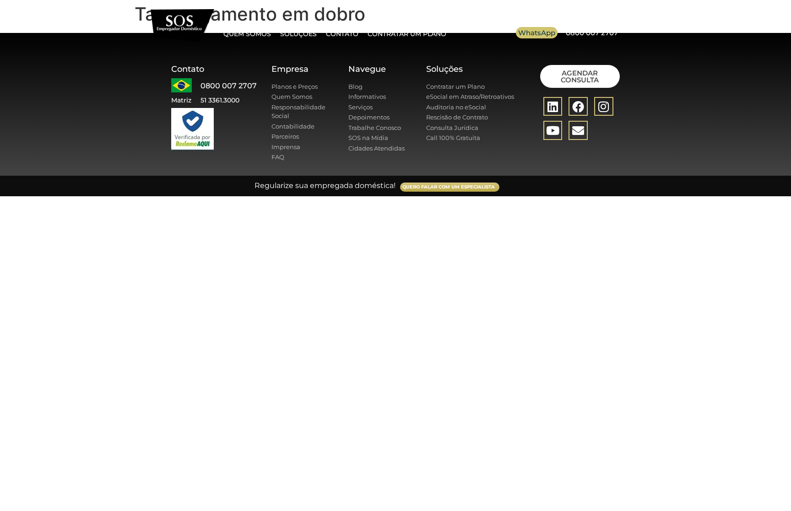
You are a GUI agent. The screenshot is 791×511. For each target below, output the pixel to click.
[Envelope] (578, 130)
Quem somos (247, 34)
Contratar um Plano (407, 34)
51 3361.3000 (219, 100)
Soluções (298, 34)
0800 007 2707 (592, 32)
